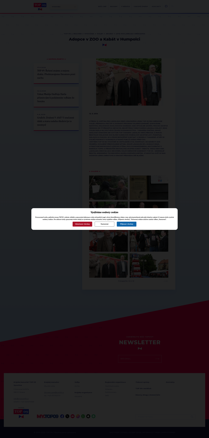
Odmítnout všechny (82, 224)
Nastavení (104, 224)
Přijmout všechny (126, 224)
